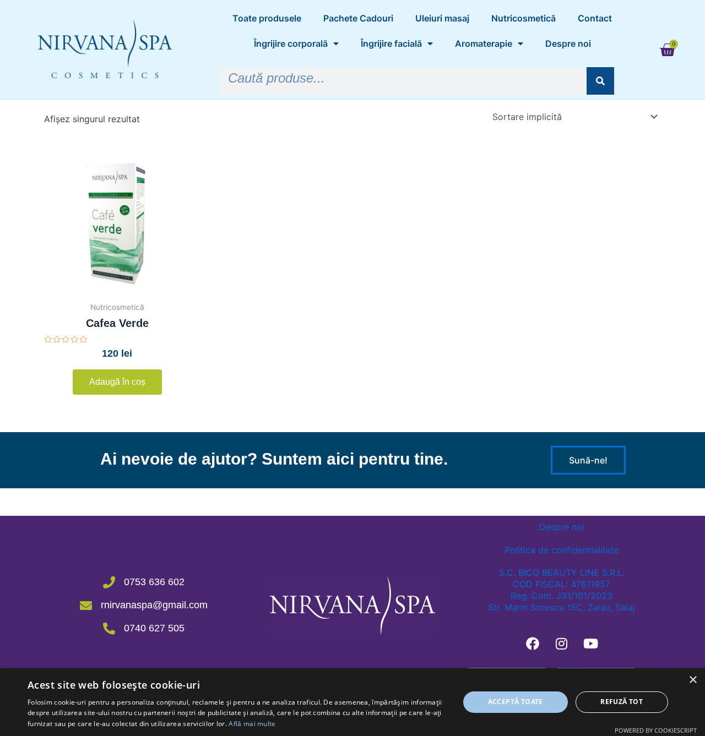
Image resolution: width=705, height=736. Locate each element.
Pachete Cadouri (358, 18)
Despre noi (568, 43)
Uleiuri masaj (442, 18)
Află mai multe (252, 723)
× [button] (692, 680)
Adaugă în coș (117, 381)
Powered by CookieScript (656, 730)
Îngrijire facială (391, 43)
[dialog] (352, 702)
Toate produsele (266, 18)
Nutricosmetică (523, 18)
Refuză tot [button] (621, 701)
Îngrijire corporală (291, 43)
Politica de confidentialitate (562, 549)
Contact (595, 18)
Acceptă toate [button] (515, 701)
